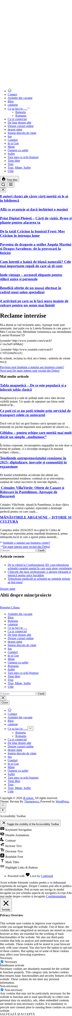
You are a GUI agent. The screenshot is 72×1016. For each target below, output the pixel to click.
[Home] (10, 91)
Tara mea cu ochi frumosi (23, 157)
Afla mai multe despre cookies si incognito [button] (36, 894)
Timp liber (14, 160)
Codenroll (47, 876)
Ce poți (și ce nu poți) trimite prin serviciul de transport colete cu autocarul (35, 413)
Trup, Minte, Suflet (19, 167)
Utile (11, 171)
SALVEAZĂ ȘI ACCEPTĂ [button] (17, 1014)
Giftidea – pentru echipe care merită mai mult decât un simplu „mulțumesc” (36, 435)
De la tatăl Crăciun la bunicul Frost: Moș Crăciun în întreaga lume (32, 233)
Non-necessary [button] (9, 986)
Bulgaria (20, 112)
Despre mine (7, 588)
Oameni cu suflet (18, 150)
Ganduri (13, 139)
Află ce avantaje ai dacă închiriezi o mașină (34, 209)
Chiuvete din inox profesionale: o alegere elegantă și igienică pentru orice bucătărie (39, 573)
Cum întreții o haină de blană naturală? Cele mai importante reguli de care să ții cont (35, 264)
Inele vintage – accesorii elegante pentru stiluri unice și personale (31, 277)
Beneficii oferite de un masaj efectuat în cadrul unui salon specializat (30, 290)
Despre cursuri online (21, 126)
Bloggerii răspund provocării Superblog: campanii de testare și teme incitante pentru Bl (34, 64)
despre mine (15, 129)
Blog (11, 101)
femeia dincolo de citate (22, 133)
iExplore (5, 1)
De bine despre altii (19, 122)
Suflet (11, 153)
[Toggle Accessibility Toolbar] (3, 810)
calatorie (13, 104)
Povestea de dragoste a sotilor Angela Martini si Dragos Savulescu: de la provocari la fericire (35, 248)
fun (10, 136)
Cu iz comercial (17, 119)
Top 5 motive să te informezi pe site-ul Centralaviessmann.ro (29, 18)
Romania (20, 115)
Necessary (11, 961)
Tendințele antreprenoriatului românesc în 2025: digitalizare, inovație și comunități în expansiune (33, 462)
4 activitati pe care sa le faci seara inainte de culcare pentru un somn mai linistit (34, 303)
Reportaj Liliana (10, 607)
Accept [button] (61, 893)
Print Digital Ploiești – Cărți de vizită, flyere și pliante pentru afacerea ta (36, 220)
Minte (11, 146)
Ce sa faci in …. (17, 108)
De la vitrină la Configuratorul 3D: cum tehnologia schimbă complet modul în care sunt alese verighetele (40, 566)
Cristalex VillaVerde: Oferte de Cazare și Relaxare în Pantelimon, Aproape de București (32, 492)
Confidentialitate (56, 896)
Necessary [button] (6, 958)
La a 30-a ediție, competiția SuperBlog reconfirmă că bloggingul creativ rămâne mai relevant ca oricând (35, 33)
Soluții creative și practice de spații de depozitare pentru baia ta (29, 49)
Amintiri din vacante (20, 98)
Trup (10, 164)
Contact (12, 94)
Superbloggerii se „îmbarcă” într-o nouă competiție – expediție (32, 79)
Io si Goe (13, 143)
